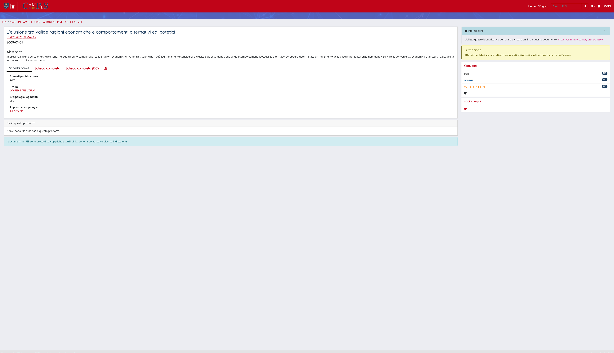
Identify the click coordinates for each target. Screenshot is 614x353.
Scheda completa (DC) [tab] (82, 68)
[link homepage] (9, 6)
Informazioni (475, 30)
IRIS (4, 22)
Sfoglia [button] (542, 6)
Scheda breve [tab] (19, 68)
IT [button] (592, 6)
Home (532, 6)
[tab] (105, 68)
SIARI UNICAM (18, 22)
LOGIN (607, 6)
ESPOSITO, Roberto (21, 37)
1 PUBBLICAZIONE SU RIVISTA (48, 22)
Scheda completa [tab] (47, 68)
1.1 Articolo (76, 22)
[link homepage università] (35, 6)
